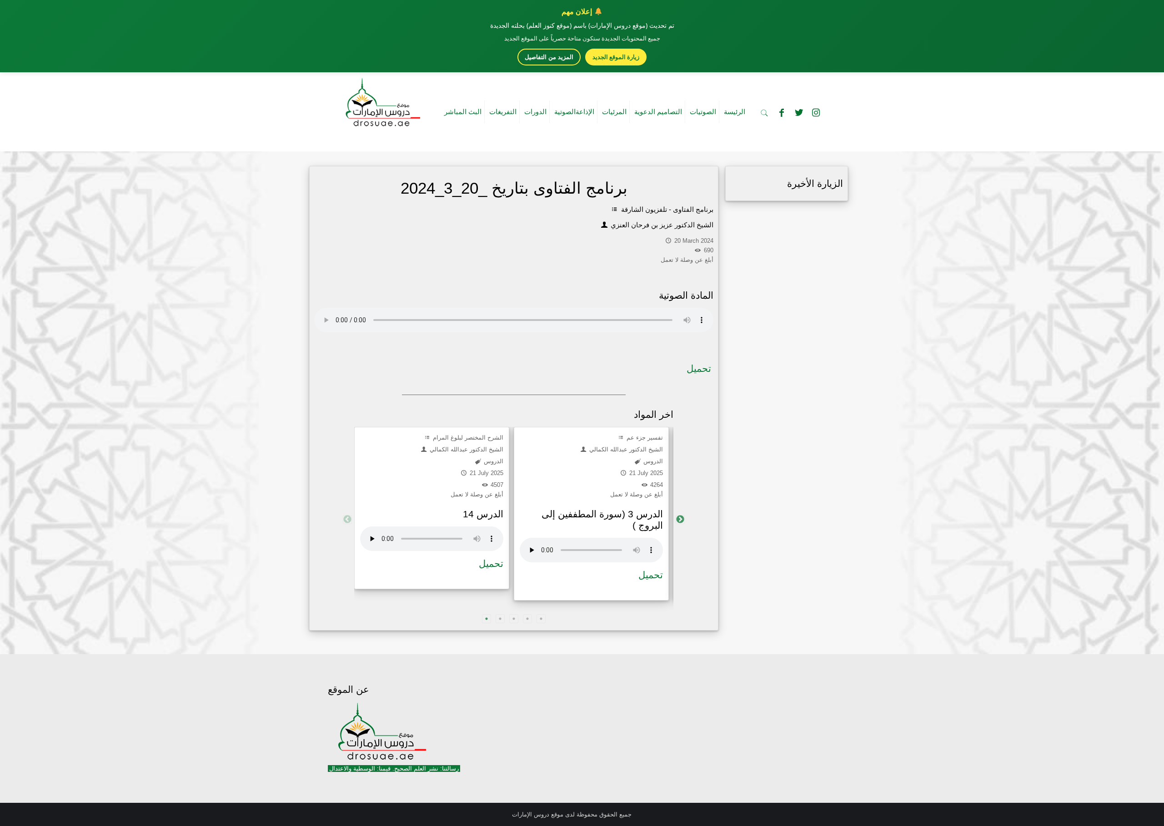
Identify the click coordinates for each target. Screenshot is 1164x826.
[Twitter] (799, 112)
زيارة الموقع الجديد (615, 57)
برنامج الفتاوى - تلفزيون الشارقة (666, 209)
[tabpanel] (431, 508)
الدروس (492, 461)
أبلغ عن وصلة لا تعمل (477, 494)
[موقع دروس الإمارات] (381, 99)
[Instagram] (816, 112)
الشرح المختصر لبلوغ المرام (467, 437)
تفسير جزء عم (644, 437)
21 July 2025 (485, 473)
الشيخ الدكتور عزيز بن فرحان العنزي (661, 225)
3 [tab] (513, 618)
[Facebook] (781, 112)
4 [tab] (527, 618)
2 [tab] (500, 618)
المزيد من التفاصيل (549, 57)
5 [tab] (541, 618)
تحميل (699, 368)
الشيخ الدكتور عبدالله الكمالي (465, 449)
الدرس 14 (483, 514)
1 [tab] (486, 618)
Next (680, 519)
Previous (347, 519)
